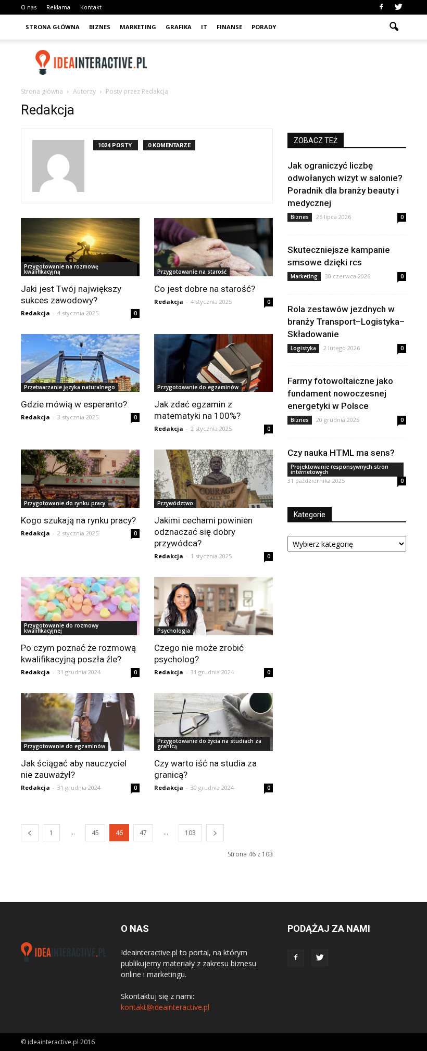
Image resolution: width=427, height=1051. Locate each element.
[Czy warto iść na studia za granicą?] (213, 722)
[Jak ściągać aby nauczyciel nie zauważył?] (80, 722)
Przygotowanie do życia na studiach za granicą (209, 743)
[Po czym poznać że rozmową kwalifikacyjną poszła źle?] (80, 606)
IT (204, 27)
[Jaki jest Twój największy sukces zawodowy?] (80, 247)
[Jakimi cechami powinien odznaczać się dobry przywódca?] (213, 479)
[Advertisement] (284, 62)
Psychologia (173, 630)
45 (95, 832)
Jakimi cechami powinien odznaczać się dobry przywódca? (203, 531)
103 (190, 832)
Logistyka (303, 348)
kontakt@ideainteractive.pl (165, 1007)
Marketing (138, 27)
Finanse (229, 27)
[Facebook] (381, 7)
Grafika (179, 27)
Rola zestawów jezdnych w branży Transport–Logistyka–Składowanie (346, 321)
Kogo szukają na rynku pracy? (78, 520)
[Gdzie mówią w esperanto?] (80, 363)
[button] (393, 27)
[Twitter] (398, 7)
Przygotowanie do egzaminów (197, 387)
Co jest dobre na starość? (204, 289)
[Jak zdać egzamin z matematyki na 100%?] (213, 363)
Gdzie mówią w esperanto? (74, 404)
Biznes (99, 27)
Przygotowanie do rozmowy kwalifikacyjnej (61, 628)
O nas (28, 7)
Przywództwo (175, 503)
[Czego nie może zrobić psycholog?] (213, 606)
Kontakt (91, 7)
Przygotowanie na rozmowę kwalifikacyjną (61, 269)
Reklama (58, 7)
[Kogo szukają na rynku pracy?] (80, 479)
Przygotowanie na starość (192, 271)
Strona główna (53, 27)
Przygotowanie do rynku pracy (64, 503)
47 (143, 832)
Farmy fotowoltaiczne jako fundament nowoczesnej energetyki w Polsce (340, 393)
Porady (264, 27)
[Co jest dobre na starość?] (213, 247)
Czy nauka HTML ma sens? (341, 452)
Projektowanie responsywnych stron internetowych (339, 469)
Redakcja (35, 313)
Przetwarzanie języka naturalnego (69, 387)
